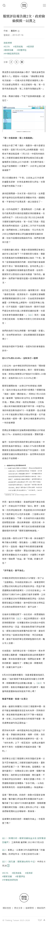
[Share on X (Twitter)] (16, 62)
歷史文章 (18, 907)
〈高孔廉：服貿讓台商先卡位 (21, 861)
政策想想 (8, 42)
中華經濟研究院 (12, 53)
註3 (39, 682)
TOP (41, 920)
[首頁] (24, 5)
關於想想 (7, 907)
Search (4, 5)
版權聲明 (30, 907)
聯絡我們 (41, 907)
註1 (30, 314)
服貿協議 (9, 49)
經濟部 (31, 46)
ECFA (7, 46)
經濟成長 (19, 46)
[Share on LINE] (22, 62)
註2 (18, 618)
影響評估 (22, 49)
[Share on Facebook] (11, 62)
